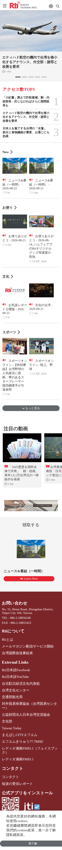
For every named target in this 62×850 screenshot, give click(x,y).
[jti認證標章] (31, 808)
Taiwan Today (12, 728)
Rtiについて (13, 631)
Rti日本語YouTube (15, 677)
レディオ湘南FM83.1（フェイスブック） (30, 750)
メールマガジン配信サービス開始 (28, 646)
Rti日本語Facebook (16, 670)
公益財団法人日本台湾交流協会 (26, 714)
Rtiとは (7, 639)
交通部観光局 (12, 697)
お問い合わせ (14, 603)
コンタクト (12, 768)
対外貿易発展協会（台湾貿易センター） (29, 706)
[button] (17, 77)
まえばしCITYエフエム (19, 735)
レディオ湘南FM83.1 (18, 759)
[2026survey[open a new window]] (31, 505)
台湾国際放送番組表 (17, 653)
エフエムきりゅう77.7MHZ (22, 741)
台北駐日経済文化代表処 (21, 683)
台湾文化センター (15, 690)
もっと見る (32, 408)
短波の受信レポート (17, 784)
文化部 (7, 721)
